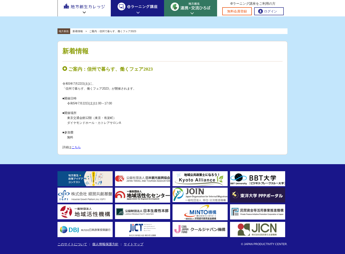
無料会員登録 (237, 11)
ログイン (270, 11)
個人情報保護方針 (105, 244)
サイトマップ (133, 244)
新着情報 (78, 31)
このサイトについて (72, 244)
